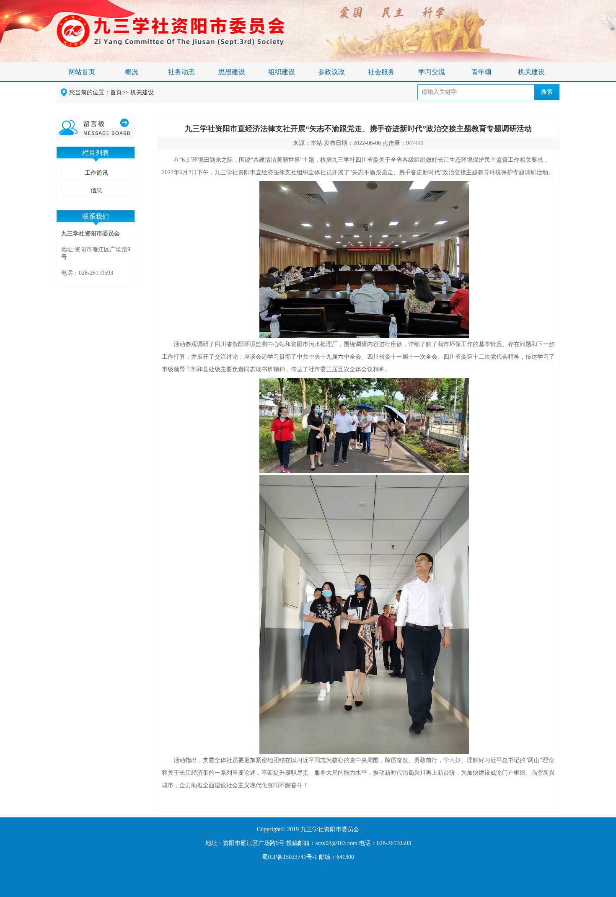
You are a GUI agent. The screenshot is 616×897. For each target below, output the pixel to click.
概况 (131, 71)
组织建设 (281, 71)
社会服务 (381, 71)
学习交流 (431, 71)
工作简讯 (96, 173)
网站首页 (81, 71)
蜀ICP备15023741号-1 (289, 857)
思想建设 (231, 71)
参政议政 (331, 71)
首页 (116, 92)
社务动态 (181, 71)
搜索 (547, 92)
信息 (96, 190)
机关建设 (531, 71)
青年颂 (481, 71)
